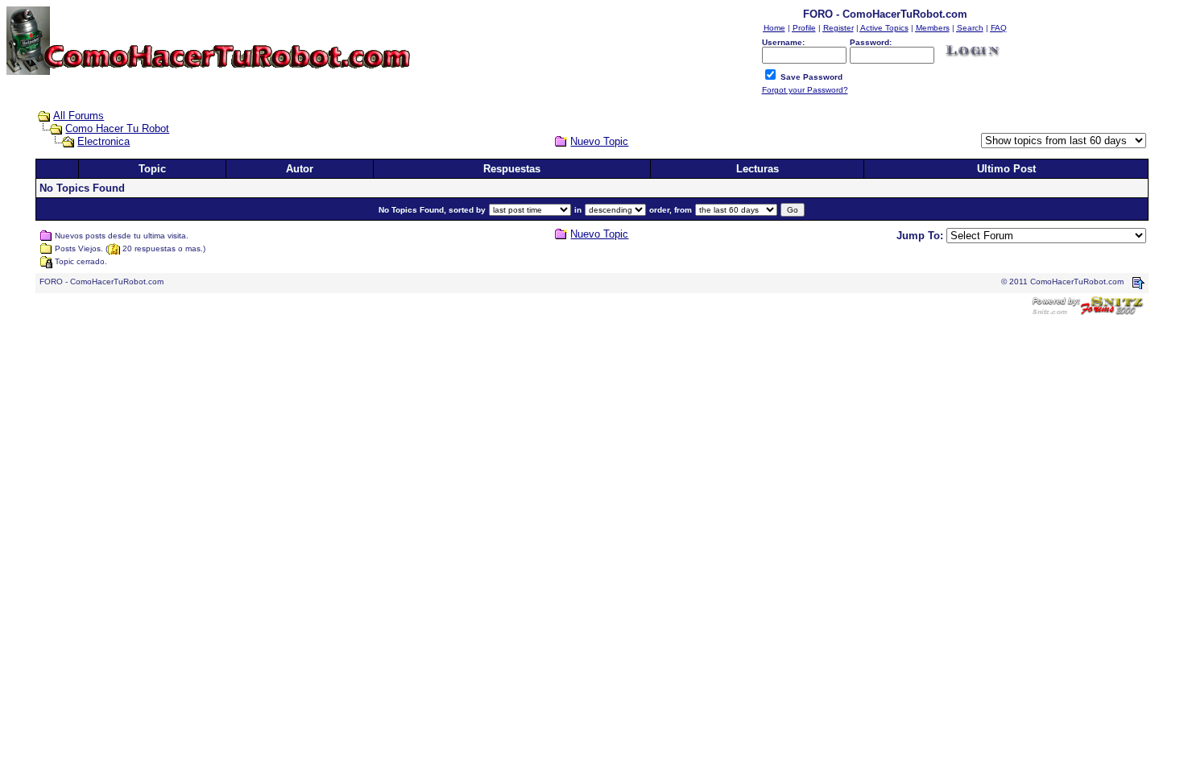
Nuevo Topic (599, 141)
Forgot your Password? (805, 89)
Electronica (103, 141)
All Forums (78, 116)
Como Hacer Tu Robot (117, 128)
